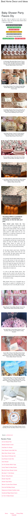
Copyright (14, 515)
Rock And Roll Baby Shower (8, 487)
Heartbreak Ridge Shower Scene (9, 493)
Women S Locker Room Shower (9, 484)
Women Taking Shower (7, 476)
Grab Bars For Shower (7, 447)
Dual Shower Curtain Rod (8, 459)
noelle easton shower (14, 29)
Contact (12, 513)
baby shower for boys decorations (14, 36)
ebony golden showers (8, 38)
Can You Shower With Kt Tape (9, 464)
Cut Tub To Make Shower (8, 496)
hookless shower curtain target (14, 34)
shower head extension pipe (14, 27)
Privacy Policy (20, 513)
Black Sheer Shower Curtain (8, 453)
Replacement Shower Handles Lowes (10, 490)
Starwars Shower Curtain (8, 444)
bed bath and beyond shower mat (14, 25)
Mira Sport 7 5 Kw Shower (8, 473)
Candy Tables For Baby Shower (9, 467)
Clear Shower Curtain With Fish (9, 450)
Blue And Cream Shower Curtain (9, 470)
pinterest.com (9, 435)
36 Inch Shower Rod (6, 441)
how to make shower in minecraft (14, 32)
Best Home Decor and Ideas (14, 1)
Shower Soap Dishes (7, 481)
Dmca (6, 513)
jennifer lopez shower (20, 38)
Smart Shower (5, 461)
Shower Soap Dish (6, 478)
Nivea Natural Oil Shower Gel (9, 456)
